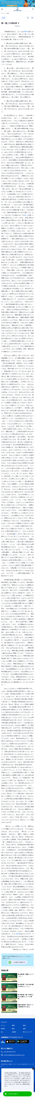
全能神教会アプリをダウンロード (12, 1037)
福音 (24, 1028)
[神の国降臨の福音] (17, 9)
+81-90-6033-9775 (10, 1052)
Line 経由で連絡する (13, 1094)
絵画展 (14, 1032)
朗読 (8, 13)
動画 (24, 1025)
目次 (3, 18)
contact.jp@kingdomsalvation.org (14, 1055)
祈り (26, 215)
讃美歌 (25, 31)
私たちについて (27, 1032)
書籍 (13, 1025)
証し (16, 534)
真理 (17, 934)
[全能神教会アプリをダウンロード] (3, 1041)
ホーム (2, 13)
